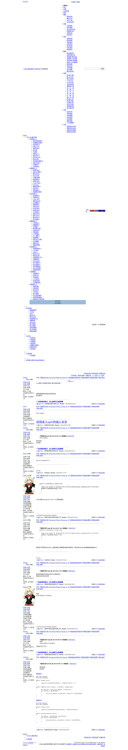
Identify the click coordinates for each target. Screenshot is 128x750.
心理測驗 (36, 234)
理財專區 (36, 232)
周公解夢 (69, 69)
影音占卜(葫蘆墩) (72, 62)
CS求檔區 (33, 355)
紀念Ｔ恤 (69, 20)
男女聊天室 (70, 108)
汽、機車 (36, 235)
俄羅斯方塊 (70, 86)
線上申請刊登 (71, 29)
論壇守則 (69, 111)
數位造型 (36, 290)
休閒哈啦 (36, 195)
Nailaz (25, 475)
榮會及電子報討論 (38, 299)
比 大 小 (70, 91)
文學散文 (36, 223)
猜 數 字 (70, 89)
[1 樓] (38, 425)
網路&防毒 (37, 186)
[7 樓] (38, 628)
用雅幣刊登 (70, 31)
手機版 (92, 210)
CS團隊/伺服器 (34, 345)
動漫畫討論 (37, 228)
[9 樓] (38, 729)
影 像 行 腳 (70, 75)
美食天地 (36, 230)
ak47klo (25, 377)
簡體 (103, 210)
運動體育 (36, 204)
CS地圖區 (33, 341)
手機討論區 (36, 177)
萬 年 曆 (70, 97)
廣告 (64, 24)
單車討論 (36, 206)
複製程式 (39, 673)
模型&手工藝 (37, 239)
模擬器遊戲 (37, 269)
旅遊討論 (36, 210)
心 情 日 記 (70, 80)
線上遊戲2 (36, 264)
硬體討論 (36, 170)
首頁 (64, 124)
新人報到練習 (37, 295)
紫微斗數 (36, 148)
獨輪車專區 (36, 245)
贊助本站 (69, 16)
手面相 (35, 152)
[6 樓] (38, 584)
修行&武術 (37, 163)
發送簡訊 (69, 42)
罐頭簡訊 (69, 49)
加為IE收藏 (81, 375)
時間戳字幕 (70, 106)
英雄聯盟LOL (37, 257)
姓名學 (35, 150)
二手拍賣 (36, 279)
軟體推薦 (36, 179)
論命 (64, 51)
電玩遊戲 (33, 246)
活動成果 (36, 288)
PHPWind (31, 742)
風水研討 (36, 155)
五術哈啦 (36, 166)
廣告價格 (69, 27)
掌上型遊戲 (37, 268)
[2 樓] (38, 451)
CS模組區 (33, 339)
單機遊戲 (36, 259)
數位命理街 (70, 71)
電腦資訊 (33, 168)
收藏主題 (88, 375)
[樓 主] (38, 403)
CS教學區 (33, 343)
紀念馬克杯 (70, 22)
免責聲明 (69, 744)
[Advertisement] (96, 368)
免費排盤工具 (71, 55)
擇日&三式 (37, 157)
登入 (64, 7)
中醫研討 (36, 164)
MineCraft (36, 253)
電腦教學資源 (37, 192)
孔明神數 (69, 67)
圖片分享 (36, 215)
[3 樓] (38, 473)
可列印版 (74, 375)
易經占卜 (36, 153)
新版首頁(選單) (71, 130)
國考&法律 (37, 201)
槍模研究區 (33, 347)
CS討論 (36, 250)
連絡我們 (100, 744)
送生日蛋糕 (70, 84)
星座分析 (69, 66)
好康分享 (36, 275)
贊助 (64, 14)
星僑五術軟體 (37, 141)
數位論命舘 (70, 53)
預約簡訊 (69, 44)
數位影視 (36, 217)
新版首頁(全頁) (71, 126)
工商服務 (33, 271)
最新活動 (69, 121)
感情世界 (36, 197)
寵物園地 (36, 237)
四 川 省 (70, 88)
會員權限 (69, 115)
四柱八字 (36, 146)
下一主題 (101, 375)
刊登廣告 (69, 25)
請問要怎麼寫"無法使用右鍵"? (35, 360)
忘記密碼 (66, 11)
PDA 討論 (36, 175)
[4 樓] (38, 517)
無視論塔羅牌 (38, 161)
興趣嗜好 (33, 221)
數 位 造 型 (70, 77)
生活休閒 (33, 193)
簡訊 (64, 36)
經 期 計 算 (70, 99)
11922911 (25, 657)
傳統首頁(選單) (71, 132)
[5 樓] (38, 560)
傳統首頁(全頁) (71, 128)
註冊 (64, 9)
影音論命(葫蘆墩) (72, 60)
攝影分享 (36, 214)
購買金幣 (69, 40)
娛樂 (64, 73)
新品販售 (36, 277)
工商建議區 (37, 282)
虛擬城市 (36, 273)
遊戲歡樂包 (37, 248)
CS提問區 (33, 349)
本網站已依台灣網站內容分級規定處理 (84, 744)
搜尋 (64, 13)
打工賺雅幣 (70, 122)
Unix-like (35, 184)
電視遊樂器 (37, 266)
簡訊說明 (69, 38)
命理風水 (33, 139)
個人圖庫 (36, 293)
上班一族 (36, 199)
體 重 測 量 (70, 100)
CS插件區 (33, 338)
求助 (64, 110)
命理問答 (36, 144)
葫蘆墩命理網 (37, 142)
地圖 (100, 210)
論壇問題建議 (37, 297)
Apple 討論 (37, 183)
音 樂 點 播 (70, 102)
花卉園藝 (36, 241)
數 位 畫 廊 (70, 78)
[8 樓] (38, 654)
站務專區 (33, 284)
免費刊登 (69, 33)
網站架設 (36, 190)
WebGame (36, 261)
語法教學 (69, 117)
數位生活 (36, 174)
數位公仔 (69, 18)
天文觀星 (36, 212)
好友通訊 (69, 47)
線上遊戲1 (36, 262)
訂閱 (96, 210)
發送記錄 (69, 46)
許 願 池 (70, 95)
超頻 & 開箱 (37, 172)
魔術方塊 (36, 243)
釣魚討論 (36, 208)
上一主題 (95, 375)
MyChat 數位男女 (32, 137)
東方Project (36, 255)
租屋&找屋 (36, 280)
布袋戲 (35, 226)
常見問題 (69, 119)
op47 (24, 406)
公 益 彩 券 (70, 82)
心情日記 (36, 291)
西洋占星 (36, 159)
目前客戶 (69, 35)
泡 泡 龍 (70, 93)
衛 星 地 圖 (70, 104)
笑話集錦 (36, 219)
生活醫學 (36, 203)
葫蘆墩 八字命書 (72, 58)
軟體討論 (36, 181)
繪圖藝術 (36, 225)
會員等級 (69, 113)
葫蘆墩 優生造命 (72, 57)
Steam (35, 252)
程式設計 (36, 188)
